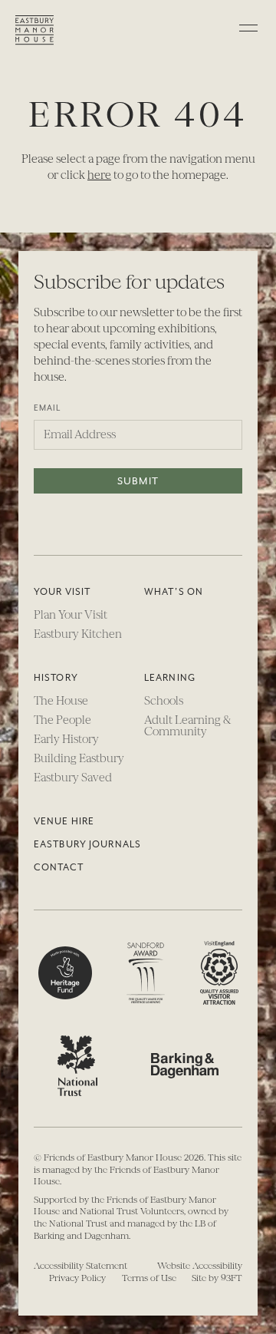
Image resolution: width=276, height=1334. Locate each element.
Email (47, 408)
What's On (173, 591)
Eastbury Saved (73, 777)
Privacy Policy (77, 1278)
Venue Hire (64, 821)
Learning (170, 677)
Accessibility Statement (80, 1266)
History (56, 677)
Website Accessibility (199, 1266)
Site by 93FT (217, 1278)
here (99, 175)
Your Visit (62, 591)
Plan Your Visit (70, 614)
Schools (163, 700)
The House (61, 700)
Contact (59, 867)
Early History (66, 739)
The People (62, 720)
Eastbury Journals (87, 844)
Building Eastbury (79, 758)
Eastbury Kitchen (78, 634)
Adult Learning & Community (187, 725)
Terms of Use (149, 1278)
